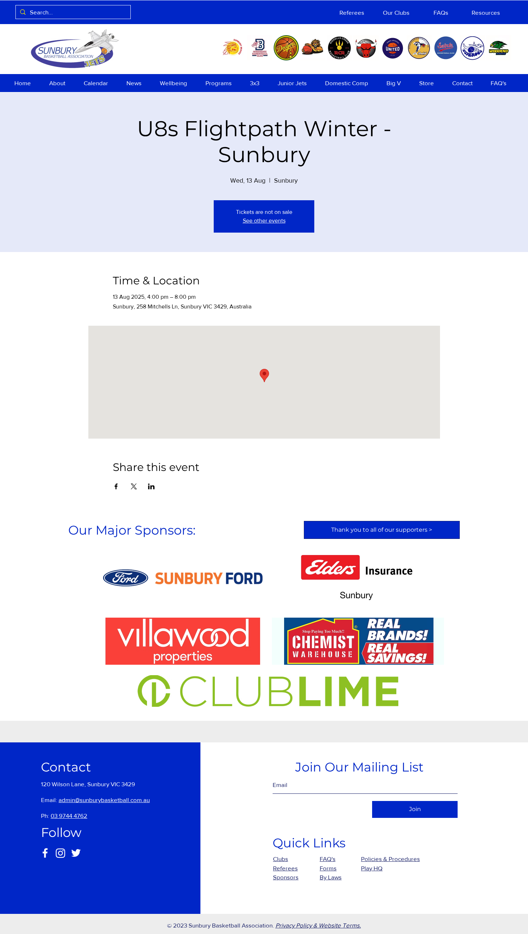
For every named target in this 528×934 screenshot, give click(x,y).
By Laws (331, 877)
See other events (264, 221)
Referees (285, 868)
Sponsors (285, 877)
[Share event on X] (133, 486)
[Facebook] (45, 853)
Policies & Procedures (390, 858)
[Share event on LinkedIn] (151, 486)
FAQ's (327, 858)
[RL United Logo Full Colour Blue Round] (392, 47)
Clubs (280, 858)
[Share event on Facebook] (116, 486)
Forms (328, 868)
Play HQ (372, 868)
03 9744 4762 (69, 815)
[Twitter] (76, 853)
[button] (61, 83)
